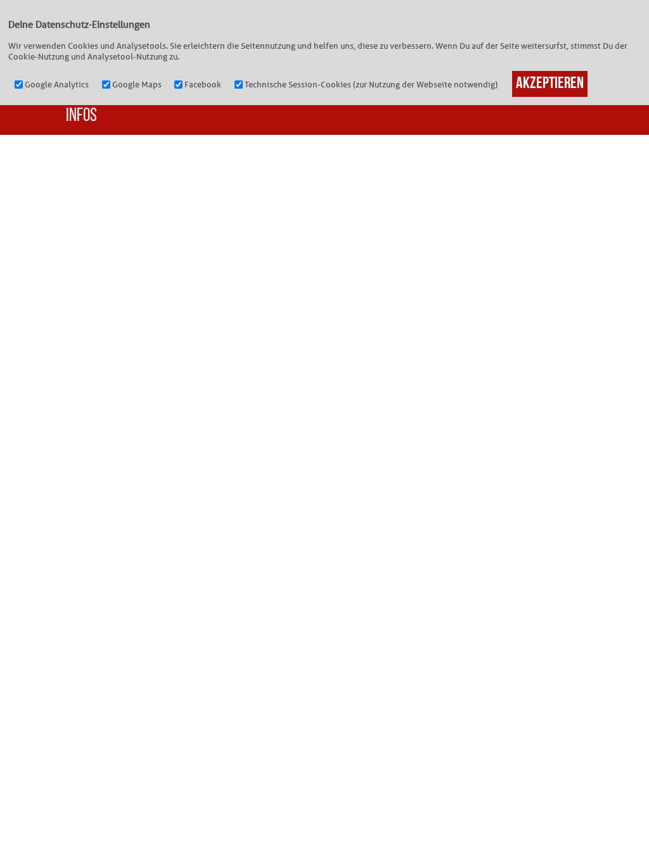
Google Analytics (57, 84)
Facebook (202, 84)
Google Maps (137, 84)
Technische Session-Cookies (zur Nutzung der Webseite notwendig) (371, 84)
